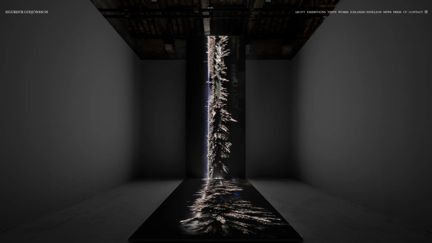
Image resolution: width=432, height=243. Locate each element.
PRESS (397, 12)
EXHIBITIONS (316, 12)
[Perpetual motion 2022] (216, 121)
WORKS (343, 12)
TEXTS (331, 12)
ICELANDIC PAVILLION (366, 12)
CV (405, 12)
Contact (416, 12)
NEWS (387, 12)
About (300, 12)
